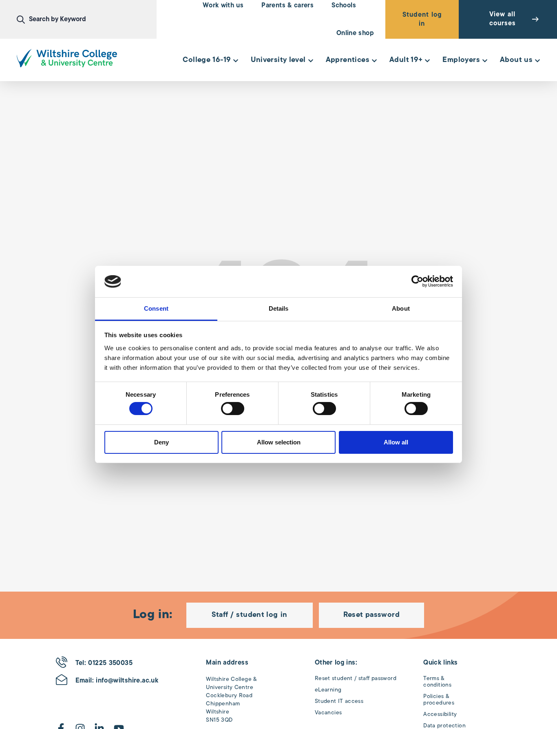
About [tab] (401, 308)
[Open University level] (311, 60)
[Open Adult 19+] (427, 60)
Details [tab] (279, 308)
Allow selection (279, 442)
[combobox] (87, 19)
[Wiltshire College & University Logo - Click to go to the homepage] (67, 58)
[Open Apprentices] (374, 60)
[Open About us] (537, 60)
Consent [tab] (156, 308)
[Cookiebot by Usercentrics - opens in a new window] (417, 281)
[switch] (232, 408)
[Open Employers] (485, 60)
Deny (161, 442)
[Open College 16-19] (236, 60)
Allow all (396, 442)
